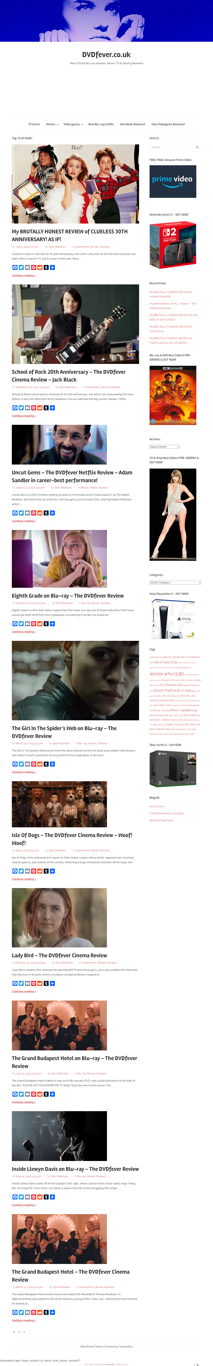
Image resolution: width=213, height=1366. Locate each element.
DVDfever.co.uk (106, 54)
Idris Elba (173, 696)
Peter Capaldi (184, 710)
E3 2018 (191, 680)
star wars (192, 724)
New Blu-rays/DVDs (101, 124)
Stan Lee (159, 724)
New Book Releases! (132, 124)
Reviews (105, 246)
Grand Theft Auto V (172, 690)
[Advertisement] (106, 89)
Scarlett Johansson (186, 720)
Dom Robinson (57, 246)
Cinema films (82, 246)
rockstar (178, 715)
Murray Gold (161, 710)
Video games (72, 124)
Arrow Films (157, 806)
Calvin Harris (184, 663)
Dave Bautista (183, 668)
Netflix (93, 487)
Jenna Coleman (162, 700)
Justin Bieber (161, 705)
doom (157, 680)
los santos (176, 705)
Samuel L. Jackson (163, 719)
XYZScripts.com (122, 1365)
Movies (50, 124)
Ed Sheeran (172, 685)
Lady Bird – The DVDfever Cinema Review (59, 955)
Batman (170, 657)
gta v (161, 696)
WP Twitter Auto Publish (94, 1365)
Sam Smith (191, 715)
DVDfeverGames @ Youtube (167, 813)
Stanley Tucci (175, 724)
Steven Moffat (159, 729)
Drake (167, 680)
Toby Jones (165, 734)
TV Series (34, 124)
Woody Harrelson (183, 734)
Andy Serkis (156, 657)
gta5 (153, 696)
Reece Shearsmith (161, 715)
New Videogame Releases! (168, 124)
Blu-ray (86, 603)
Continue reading (23, 275)
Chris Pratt (168, 668)
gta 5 (196, 691)
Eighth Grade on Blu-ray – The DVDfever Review (68, 595)
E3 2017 (179, 680)
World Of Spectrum (161, 820)
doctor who (167, 673)
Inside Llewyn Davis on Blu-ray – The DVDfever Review (75, 1169)
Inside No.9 (188, 696)
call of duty (165, 662)
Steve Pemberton (180, 729)
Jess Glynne (181, 701)
